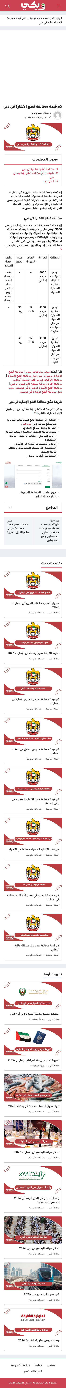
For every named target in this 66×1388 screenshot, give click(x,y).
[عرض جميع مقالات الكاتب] (57, 115)
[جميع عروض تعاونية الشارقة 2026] (33, 1330)
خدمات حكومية (38, 18)
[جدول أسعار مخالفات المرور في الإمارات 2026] (33, 595)
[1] (61, 248)
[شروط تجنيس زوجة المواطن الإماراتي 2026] (33, 1049)
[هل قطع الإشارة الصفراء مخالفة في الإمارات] (33, 839)
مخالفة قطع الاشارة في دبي (40, 169)
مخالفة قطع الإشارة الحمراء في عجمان (39, 387)
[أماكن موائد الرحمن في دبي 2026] (33, 1237)
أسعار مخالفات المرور (38, 371)
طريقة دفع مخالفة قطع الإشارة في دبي (35, 175)
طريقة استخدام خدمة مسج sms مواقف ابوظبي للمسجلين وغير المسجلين (49, 532)
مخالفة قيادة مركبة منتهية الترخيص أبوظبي (36, 383)
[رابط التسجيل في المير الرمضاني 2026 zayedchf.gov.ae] (33, 1189)
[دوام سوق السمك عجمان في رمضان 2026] (33, 1095)
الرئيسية (57, 18)
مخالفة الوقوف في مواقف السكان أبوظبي (37, 379)
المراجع (51, 181)
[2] (35, 412)
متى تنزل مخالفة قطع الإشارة (25, 375)
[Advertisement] (33, 68)
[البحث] (7, 6)
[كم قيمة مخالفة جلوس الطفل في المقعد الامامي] (33, 741)
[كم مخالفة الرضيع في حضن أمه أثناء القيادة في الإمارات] (33, 887)
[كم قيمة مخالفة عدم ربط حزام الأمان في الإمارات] (33, 691)
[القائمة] (58, 6)
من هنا (27, 423)
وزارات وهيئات (37, 1065)
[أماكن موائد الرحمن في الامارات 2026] (33, 1141)
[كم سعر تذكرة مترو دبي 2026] (33, 1284)
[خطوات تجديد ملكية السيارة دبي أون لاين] (33, 1003)
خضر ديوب (36, 112)
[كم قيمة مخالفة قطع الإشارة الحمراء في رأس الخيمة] (33, 791)
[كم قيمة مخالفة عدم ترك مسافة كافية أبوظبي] (33, 937)
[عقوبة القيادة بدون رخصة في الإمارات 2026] (33, 643)
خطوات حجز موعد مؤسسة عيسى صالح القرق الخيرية (18, 528)
